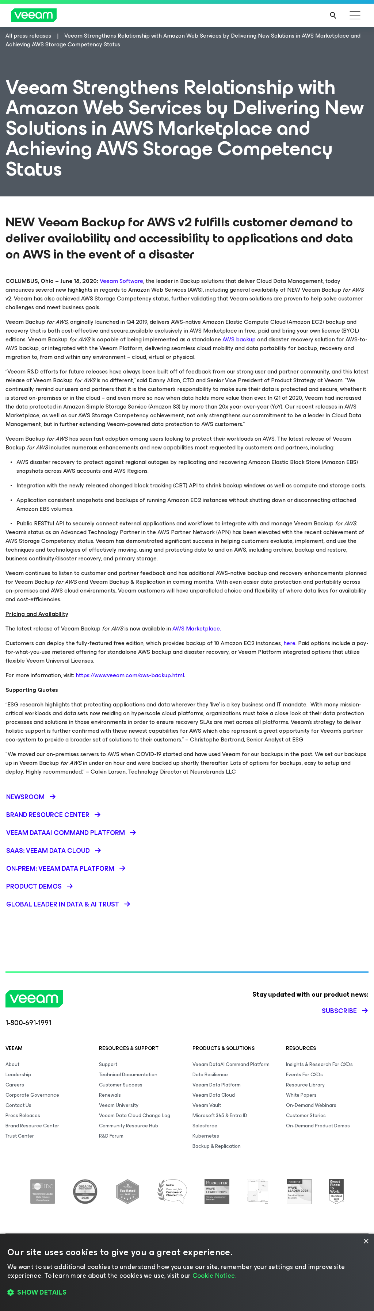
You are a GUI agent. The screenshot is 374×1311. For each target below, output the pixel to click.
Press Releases (22, 1115)
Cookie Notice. (214, 1275)
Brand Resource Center (32, 1126)
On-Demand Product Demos (318, 1126)
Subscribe (339, 1010)
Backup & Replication (216, 1146)
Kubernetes (205, 1136)
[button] (187, 1292)
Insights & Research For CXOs (319, 1064)
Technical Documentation (128, 1074)
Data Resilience (210, 1074)
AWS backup (239, 339)
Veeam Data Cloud (213, 1095)
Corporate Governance (32, 1095)
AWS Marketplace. (196, 628)
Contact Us (18, 1105)
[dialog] (187, 1272)
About (12, 1064)
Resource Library (305, 1085)
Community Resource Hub (128, 1126)
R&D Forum (111, 1136)
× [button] (366, 1241)
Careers (14, 1085)
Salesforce (204, 1126)
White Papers (301, 1095)
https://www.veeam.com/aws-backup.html (130, 675)
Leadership (18, 1074)
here (289, 643)
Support (108, 1064)
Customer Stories (306, 1115)
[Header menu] (355, 15)
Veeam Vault (206, 1105)
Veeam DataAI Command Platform (231, 1064)
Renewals (110, 1095)
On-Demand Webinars (311, 1105)
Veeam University (118, 1105)
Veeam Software (121, 281)
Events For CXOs (304, 1074)
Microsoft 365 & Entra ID (219, 1115)
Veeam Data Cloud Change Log (134, 1115)
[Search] (333, 15)
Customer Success (120, 1085)
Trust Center (19, 1136)
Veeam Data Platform (216, 1085)
